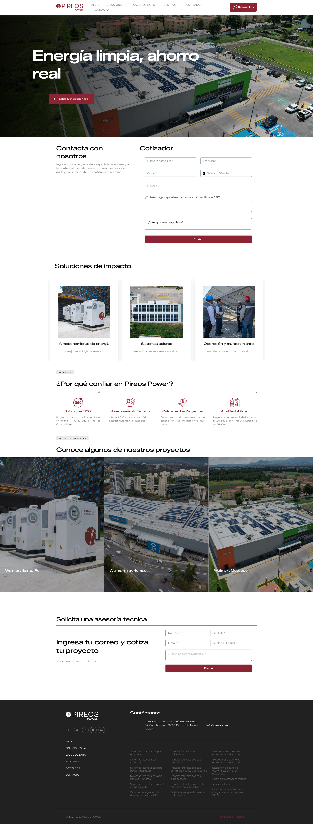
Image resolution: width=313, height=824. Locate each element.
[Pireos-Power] (69, 5)
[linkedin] (101, 730)
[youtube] (93, 730)
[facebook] (69, 730)
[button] (2, 525)
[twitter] (77, 730)
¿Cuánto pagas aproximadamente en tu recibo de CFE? (183, 197)
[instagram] (85, 730)
